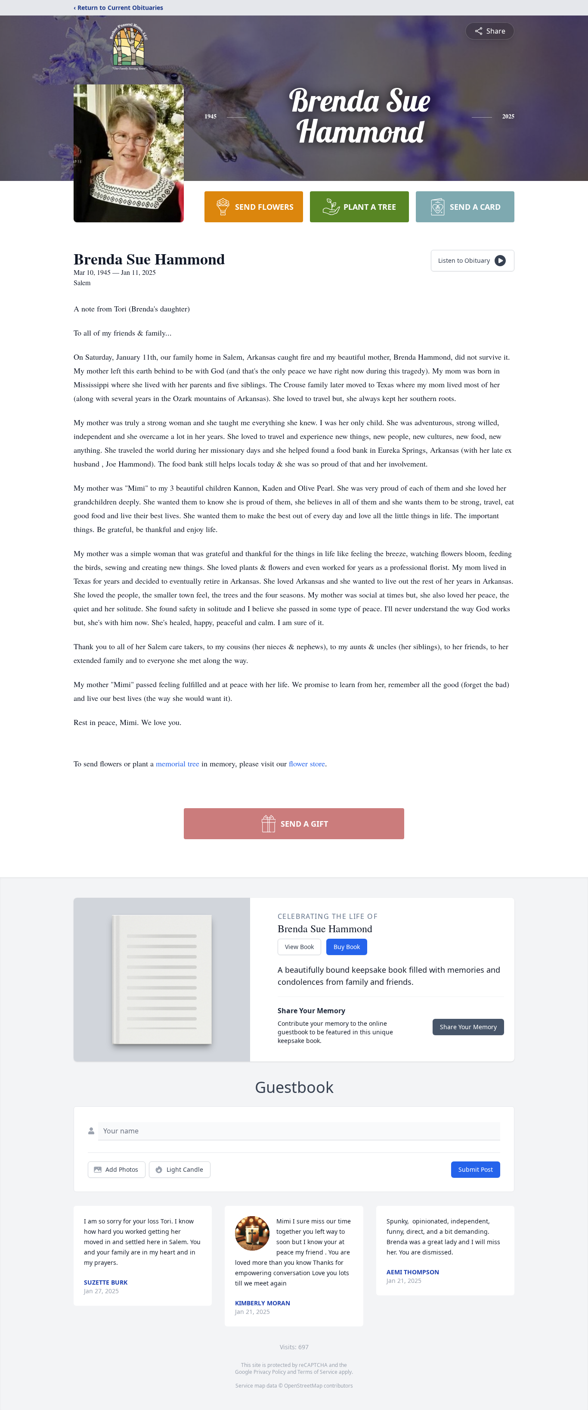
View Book (299, 947)
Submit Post (475, 1169)
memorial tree (177, 763)
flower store (307, 763)
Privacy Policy (270, 1372)
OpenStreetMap (303, 1385)
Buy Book (347, 947)
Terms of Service (317, 1372)
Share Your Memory (468, 1027)
